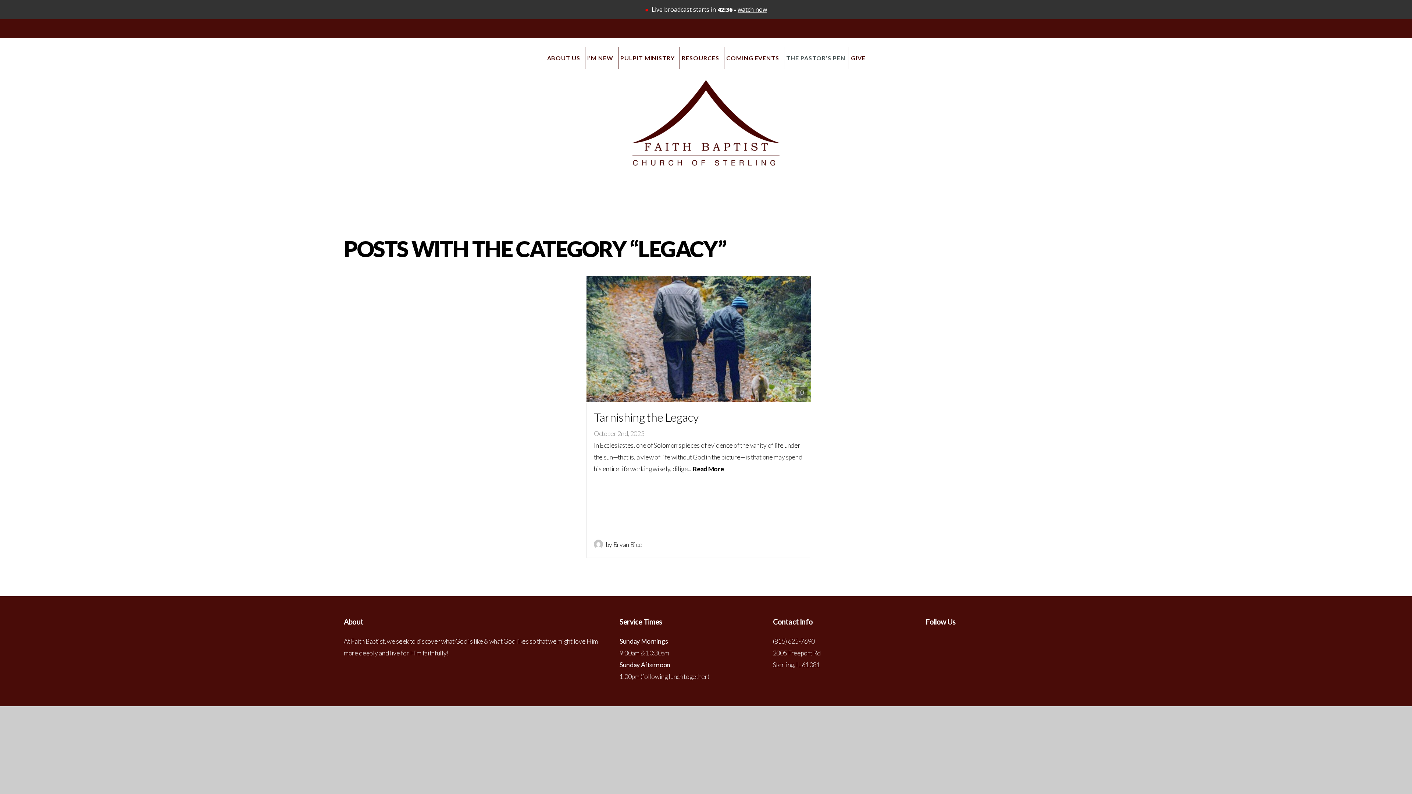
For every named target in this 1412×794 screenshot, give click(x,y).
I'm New (601, 57)
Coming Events (753, 57)
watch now (752, 10)
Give (858, 57)
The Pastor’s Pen (815, 57)
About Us (564, 57)
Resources (701, 57)
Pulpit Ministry (648, 57)
